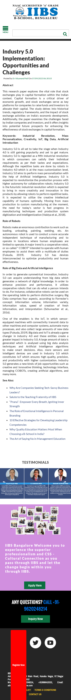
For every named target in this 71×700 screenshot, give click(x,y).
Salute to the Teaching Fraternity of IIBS (32, 397)
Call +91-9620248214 (41, 605)
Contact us (35, 694)
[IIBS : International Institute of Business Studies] (35, 12)
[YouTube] (50, 642)
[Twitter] (35, 642)
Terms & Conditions (45, 690)
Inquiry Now (35, 619)
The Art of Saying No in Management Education (37, 438)
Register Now (18, 665)
